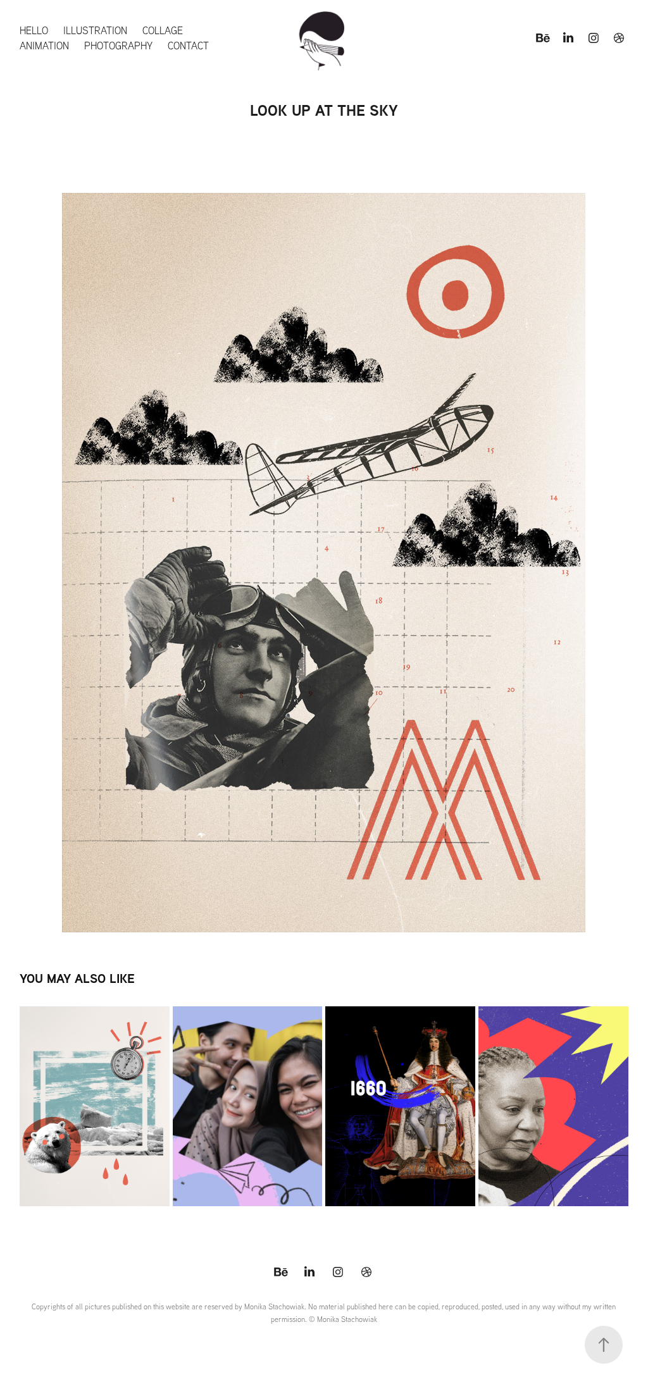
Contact (188, 45)
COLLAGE (162, 30)
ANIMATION (44, 45)
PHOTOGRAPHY (118, 45)
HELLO (34, 30)
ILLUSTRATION (95, 30)
